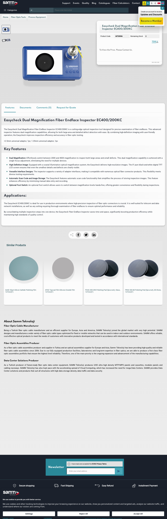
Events (76, 3)
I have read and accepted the (88, 464)
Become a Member (151, 21)
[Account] (144, 3)
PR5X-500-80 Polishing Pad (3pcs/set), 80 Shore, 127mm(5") (143, 291)
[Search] (132, 10)
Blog (94, 3)
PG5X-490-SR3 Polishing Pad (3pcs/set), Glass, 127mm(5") (102, 291)
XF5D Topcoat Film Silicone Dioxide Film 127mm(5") (60, 291)
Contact (136, 3)
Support (66, 3)
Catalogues (104, 3)
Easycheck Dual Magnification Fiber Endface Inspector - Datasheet (154, 41)
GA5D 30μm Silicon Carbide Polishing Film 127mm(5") (20, 291)
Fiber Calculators (121, 3)
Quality (85, 3)
